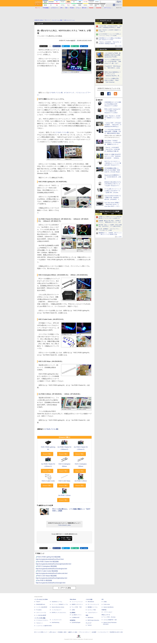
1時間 (98, 23)
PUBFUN (104, 609)
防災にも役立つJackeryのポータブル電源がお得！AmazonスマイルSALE (112, 110)
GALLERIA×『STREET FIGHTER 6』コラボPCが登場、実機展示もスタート (112, 142)
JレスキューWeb (92, 609)
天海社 (105, 601)
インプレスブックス (57, 619)
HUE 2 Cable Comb (48, 481)
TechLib (89, 625)
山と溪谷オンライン (76, 614)
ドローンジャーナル (41, 612)
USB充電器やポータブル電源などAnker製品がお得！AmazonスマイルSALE (112, 103)
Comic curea (106, 604)
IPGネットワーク (106, 614)
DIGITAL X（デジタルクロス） (59, 612)
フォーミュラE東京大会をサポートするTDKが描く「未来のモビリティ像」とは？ (112, 61)
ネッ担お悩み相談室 (41, 615)
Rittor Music (73, 599)
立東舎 (73, 609)
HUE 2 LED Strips (64, 481)
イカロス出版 (89, 599)
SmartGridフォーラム (57, 601)
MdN (87, 615)
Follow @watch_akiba (64, 525)
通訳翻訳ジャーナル (92, 607)
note (76, 46)
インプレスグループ (103, 632)
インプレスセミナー (57, 609)
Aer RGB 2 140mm (81, 481)
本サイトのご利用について (40, 632)
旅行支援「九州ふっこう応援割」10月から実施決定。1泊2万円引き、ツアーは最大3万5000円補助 (110, 226)
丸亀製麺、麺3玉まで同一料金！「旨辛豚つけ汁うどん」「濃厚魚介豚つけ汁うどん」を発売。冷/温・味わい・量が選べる (110, 222)
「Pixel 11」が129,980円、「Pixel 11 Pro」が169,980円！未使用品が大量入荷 (112, 149)
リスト (50, 46)
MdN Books (90, 617)
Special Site (103, 49)
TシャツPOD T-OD (77, 607)
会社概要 (94, 632)
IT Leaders (39, 609)
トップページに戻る (64, 588)
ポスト (44, 46)
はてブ (67, 46)
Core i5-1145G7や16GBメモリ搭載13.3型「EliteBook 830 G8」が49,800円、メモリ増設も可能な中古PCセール (112, 199)
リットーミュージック (77, 601)
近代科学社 (72, 620)
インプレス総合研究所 (41, 607)
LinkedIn (85, 46)
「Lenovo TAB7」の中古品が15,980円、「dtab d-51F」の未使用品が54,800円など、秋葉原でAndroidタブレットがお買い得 (110, 27)
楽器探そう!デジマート (77, 604)
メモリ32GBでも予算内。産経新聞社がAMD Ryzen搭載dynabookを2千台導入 (112, 55)
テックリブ (88, 623)
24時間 (105, 23)
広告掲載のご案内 (62, 632)
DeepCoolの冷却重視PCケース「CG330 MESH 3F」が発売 (112, 176)
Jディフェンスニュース (93, 604)
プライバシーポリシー (84, 632)
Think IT (38, 601)
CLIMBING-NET (75, 617)
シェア (57, 46)
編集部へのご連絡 (72, 632)
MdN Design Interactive (93, 620)
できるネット (39, 623)
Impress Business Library (58, 607)
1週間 (112, 23)
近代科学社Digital (76, 622)
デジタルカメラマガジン (42, 620)
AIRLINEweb (91, 601)
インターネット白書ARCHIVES (44, 625)
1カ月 (119, 23)
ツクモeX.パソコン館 (67, 72)
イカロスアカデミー (92, 612)
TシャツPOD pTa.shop (109, 617)
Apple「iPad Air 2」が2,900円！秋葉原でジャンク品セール (112, 117)
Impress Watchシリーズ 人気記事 (109, 211)
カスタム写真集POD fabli (110, 619)
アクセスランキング (105, 20)
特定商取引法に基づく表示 (116, 632)
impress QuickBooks (108, 607)
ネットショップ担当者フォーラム (60, 604)
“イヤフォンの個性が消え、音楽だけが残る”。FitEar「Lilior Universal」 (112, 80)
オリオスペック (69, 92)
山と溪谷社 (72, 612)
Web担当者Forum (40, 604)
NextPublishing (55, 622)
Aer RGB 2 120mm (64, 495)
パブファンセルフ (107, 612)
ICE (102, 599)
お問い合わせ (52, 632)
